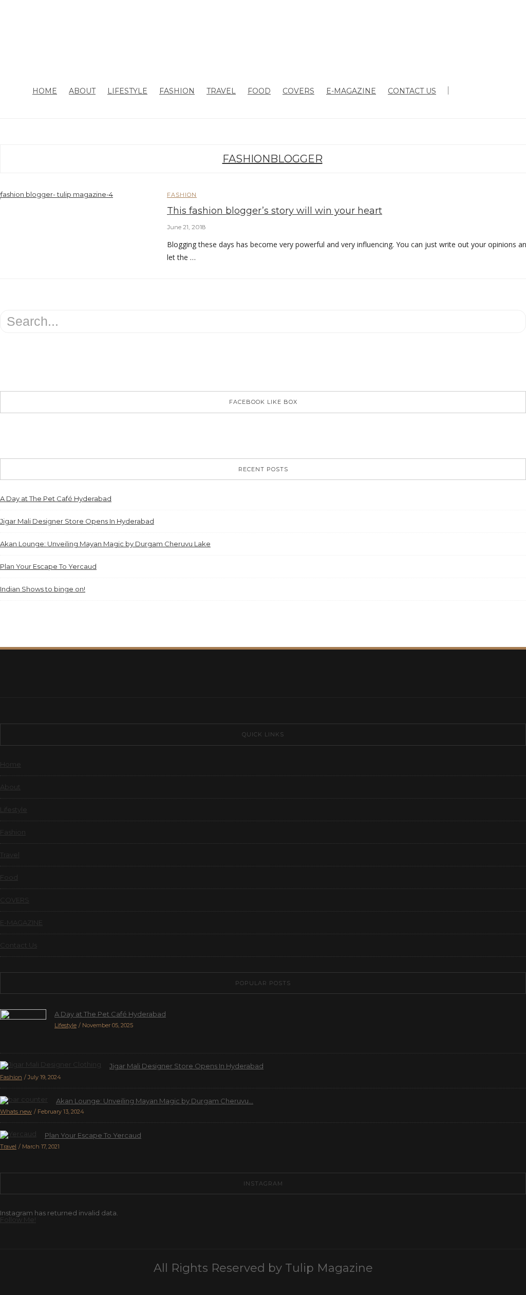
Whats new (16, 1111)
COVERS (298, 91)
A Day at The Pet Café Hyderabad (55, 498)
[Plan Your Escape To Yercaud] (18, 1134)
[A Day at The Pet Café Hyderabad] (23, 1026)
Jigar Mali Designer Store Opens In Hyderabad (77, 521)
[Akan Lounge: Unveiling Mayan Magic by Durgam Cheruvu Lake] (24, 1099)
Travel (221, 91)
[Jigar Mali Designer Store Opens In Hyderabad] (50, 1064)
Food (259, 91)
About (82, 91)
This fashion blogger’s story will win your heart (274, 210)
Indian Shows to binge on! (42, 589)
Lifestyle (127, 91)
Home (44, 91)
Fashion (177, 91)
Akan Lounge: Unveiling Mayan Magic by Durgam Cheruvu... (154, 1101)
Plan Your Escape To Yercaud (48, 566)
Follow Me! (18, 1219)
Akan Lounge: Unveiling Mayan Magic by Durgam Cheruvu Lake (105, 544)
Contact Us (412, 91)
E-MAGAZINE (351, 91)
